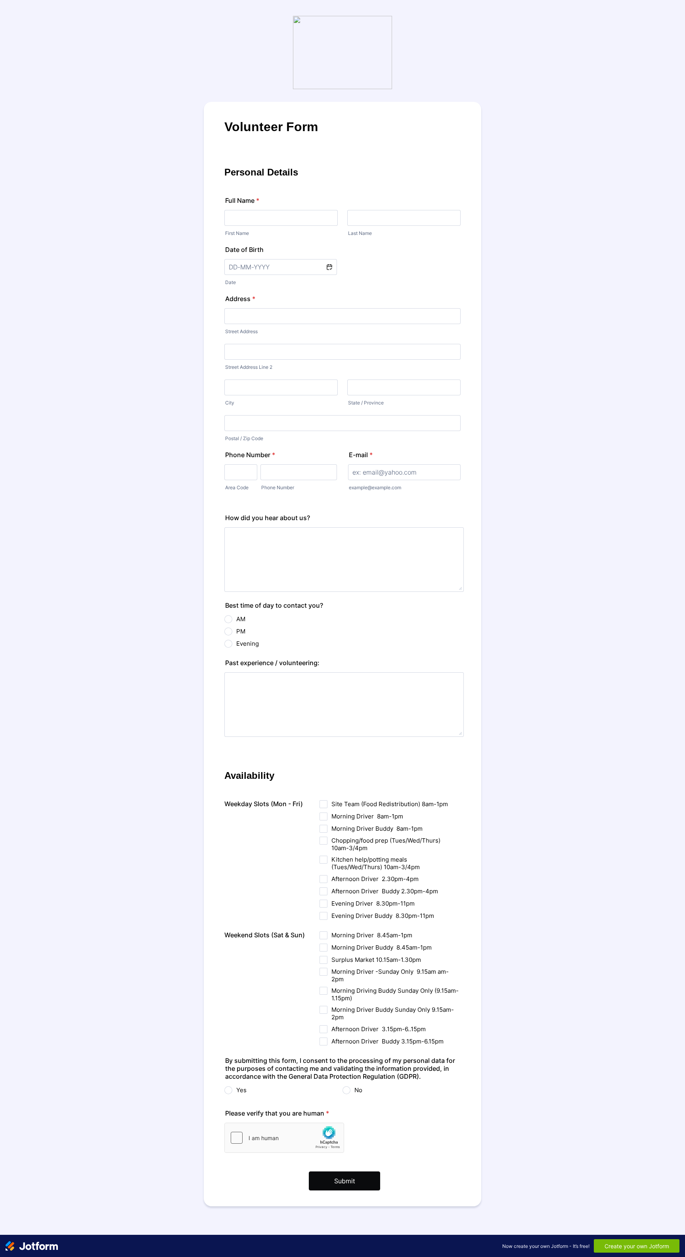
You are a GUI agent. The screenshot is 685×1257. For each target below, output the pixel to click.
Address (240, 299)
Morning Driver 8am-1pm (367, 816)
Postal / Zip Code (244, 438)
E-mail (361, 455)
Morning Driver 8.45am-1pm (371, 935)
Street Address (241, 331)
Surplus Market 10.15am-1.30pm (376, 959)
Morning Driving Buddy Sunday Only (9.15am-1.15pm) (395, 994)
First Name (237, 233)
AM (240, 619)
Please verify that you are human (277, 1113)
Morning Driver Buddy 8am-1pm (377, 828)
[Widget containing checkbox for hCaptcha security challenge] (284, 1138)
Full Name (242, 200)
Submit (344, 1181)
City (229, 403)
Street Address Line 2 (248, 367)
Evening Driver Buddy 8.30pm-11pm (382, 915)
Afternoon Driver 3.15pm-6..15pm (378, 1029)
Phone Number (250, 455)
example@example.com (375, 487)
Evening (247, 643)
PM (240, 631)
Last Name (360, 233)
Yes (241, 1090)
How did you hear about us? (267, 518)
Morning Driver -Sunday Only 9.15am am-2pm (390, 975)
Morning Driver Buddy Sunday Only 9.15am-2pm (392, 1013)
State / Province (366, 403)
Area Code (237, 487)
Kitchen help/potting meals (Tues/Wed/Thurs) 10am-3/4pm (375, 863)
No (358, 1090)
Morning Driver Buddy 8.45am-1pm (381, 947)
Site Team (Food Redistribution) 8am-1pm (389, 804)
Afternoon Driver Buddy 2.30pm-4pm (384, 891)
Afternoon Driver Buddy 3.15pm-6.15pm (387, 1041)
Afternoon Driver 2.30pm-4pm (375, 879)
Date (230, 282)
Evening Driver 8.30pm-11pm (373, 903)
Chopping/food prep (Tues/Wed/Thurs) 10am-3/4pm (385, 844)
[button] (329, 267)
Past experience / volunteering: (272, 663)
